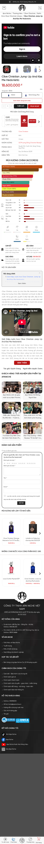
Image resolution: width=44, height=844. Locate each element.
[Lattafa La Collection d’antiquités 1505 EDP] (32, 527)
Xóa (41, 89)
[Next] (39, 44)
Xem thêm (22, 283)
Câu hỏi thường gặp (10, 710)
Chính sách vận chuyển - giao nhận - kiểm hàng (20, 683)
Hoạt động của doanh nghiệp (14, 652)
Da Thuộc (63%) (8, 192)
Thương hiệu (17, 13)
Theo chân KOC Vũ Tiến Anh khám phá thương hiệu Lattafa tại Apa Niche (32, 417)
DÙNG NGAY (32, 120)
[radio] (12, 95)
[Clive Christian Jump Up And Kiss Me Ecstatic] (32, 567)
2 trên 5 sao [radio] (8, 463)
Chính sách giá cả (10, 677)
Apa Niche (7, 13)
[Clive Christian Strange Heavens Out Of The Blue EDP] (11, 527)
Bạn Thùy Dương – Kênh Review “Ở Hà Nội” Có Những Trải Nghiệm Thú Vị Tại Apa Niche (33, 437)
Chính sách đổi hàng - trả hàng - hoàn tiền (18, 686)
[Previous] (5, 44)
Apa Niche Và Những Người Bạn (32, 396)
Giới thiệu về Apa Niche (12, 642)
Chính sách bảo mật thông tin (14, 690)
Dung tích (5, 91)
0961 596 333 (37, 256)
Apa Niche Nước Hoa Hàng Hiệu (17, 744)
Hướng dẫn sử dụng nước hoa (13, 707)
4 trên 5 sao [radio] (21, 463)
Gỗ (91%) (6, 170)
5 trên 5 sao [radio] (31, 463)
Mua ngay (34, 106)
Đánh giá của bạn (9, 460)
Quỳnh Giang (15, 369)
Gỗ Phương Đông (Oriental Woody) (30, 143)
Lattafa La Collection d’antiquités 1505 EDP (33, 539)
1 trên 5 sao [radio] (4, 463)
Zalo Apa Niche (11, 749)
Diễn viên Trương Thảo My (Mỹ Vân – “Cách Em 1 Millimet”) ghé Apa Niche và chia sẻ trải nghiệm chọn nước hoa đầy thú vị (11, 417)
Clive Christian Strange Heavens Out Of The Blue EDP (11, 540)
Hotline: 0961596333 (10, 701)
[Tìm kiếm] (40, 7)
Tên (5, 478)
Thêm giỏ (20, 106)
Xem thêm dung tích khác (22, 100)
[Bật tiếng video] (33, 60)
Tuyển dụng (8, 646)
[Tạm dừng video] (38, 60)
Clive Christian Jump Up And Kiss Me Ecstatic (33, 580)
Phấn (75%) (7, 179)
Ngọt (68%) (7, 186)
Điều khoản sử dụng (10, 649)
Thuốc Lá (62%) (8, 195)
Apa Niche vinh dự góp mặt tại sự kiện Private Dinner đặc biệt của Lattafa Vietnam (11, 396)
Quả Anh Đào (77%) (10, 176)
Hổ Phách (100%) (9, 167)
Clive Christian (29, 13)
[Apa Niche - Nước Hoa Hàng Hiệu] (22, 8)
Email (6, 487)
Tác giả (6, 714)
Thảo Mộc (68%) (8, 182)
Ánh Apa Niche (11, 734)
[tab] (22, 267)
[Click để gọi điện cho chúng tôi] (22, 840)
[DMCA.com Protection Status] (22, 720)
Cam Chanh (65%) (9, 189)
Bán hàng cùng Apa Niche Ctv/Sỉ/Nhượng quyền (20, 662)
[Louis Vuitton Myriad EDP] (11, 567)
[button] (4, 7)
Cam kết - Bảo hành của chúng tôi (15, 674)
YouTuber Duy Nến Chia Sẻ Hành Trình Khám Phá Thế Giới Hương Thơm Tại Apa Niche (11, 437)
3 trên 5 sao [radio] (14, 463)
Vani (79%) (6, 173)
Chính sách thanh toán (11, 680)
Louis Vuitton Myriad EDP (11, 579)
